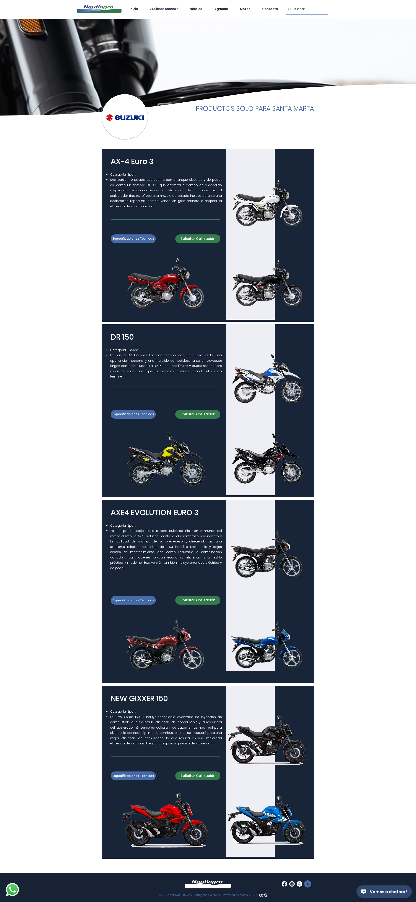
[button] (245, 9)
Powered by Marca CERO (240, 895)
